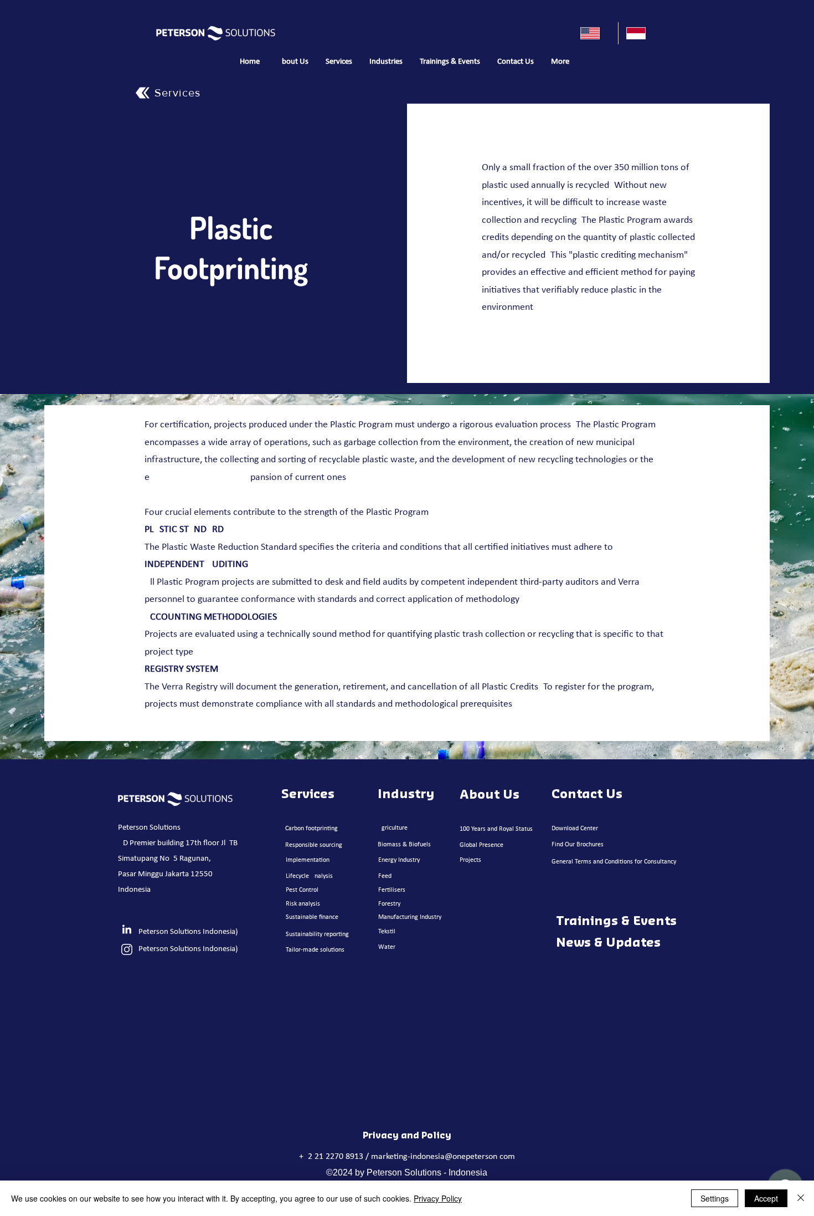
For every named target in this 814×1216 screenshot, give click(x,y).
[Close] (800, 1198)
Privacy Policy (438, 1198)
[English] (595, 33)
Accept (766, 1198)
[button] (338, 62)
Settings (714, 1198)
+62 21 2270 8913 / (335, 1156)
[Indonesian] (641, 33)
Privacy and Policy (407, 1135)
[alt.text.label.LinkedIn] (126, 930)
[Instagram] (126, 949)
